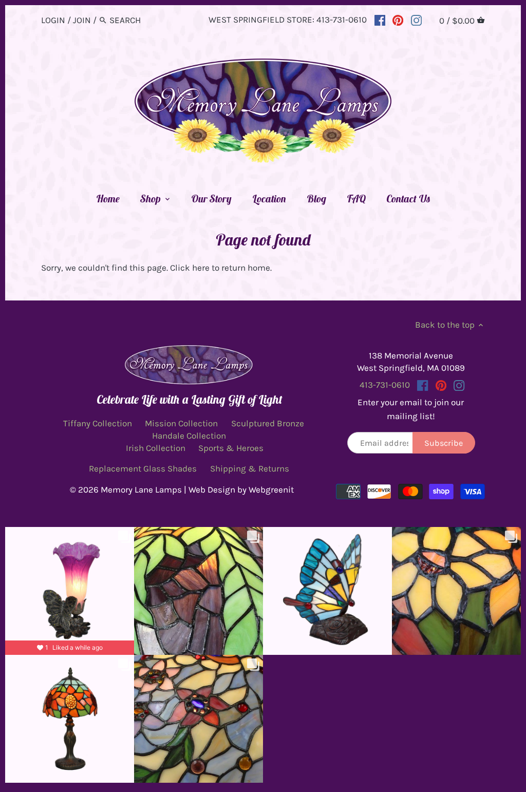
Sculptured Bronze (267, 423)
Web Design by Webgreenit (241, 489)
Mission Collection (181, 423)
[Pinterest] (397, 19)
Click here (190, 267)
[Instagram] (416, 19)
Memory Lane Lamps (141, 489)
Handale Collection (189, 435)
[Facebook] (379, 19)
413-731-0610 (341, 19)
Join (82, 20)
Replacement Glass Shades (143, 468)
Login (53, 20)
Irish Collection (155, 448)
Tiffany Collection (97, 423)
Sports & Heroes (231, 448)
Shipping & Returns (249, 468)
